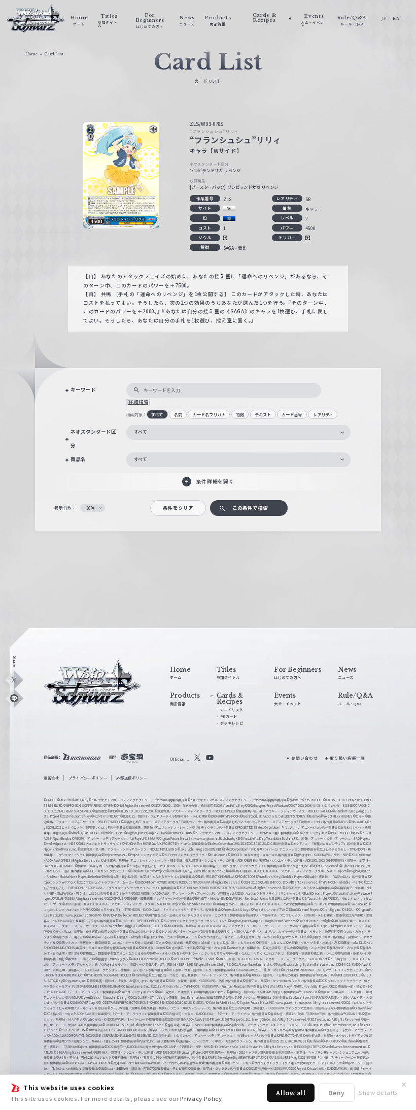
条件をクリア (178, 507)
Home (31, 54)
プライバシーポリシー (88, 777)
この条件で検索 (250, 507)
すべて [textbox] (140, 432)
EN (396, 18)
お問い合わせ (304, 758)
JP (384, 18)
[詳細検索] (138, 401)
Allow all (290, 1092)
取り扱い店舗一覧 (347, 758)
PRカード (228, 716)
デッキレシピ (232, 723)
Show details (378, 1092)
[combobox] (238, 432)
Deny (336, 1092)
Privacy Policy (201, 1098)
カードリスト (232, 709)
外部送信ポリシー (131, 777)
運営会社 (51, 777)
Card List (54, 54)
